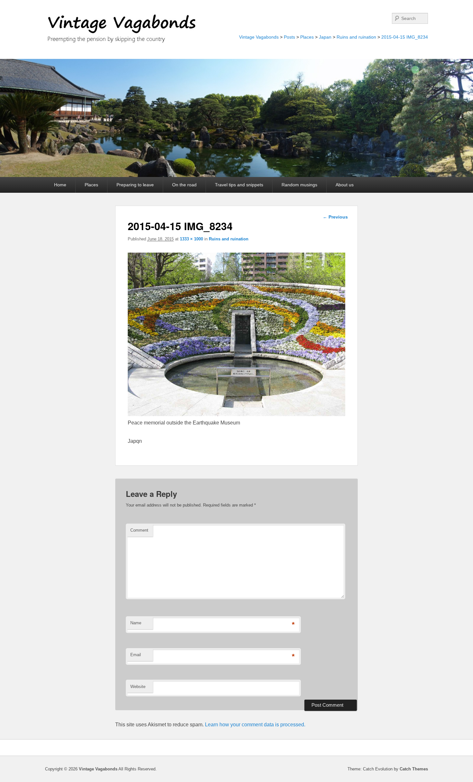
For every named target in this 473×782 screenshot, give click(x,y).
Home (60, 184)
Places (307, 37)
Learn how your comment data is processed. (255, 724)
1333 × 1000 (191, 239)
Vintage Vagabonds (259, 37)
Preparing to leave (135, 184)
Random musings (299, 184)
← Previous (335, 216)
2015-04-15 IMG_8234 (404, 37)
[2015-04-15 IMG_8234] (237, 414)
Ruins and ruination (356, 37)
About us (345, 184)
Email (135, 654)
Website (137, 686)
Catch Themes (414, 769)
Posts (289, 37)
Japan (325, 37)
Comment (139, 530)
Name (135, 622)
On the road (184, 184)
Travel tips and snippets (239, 184)
